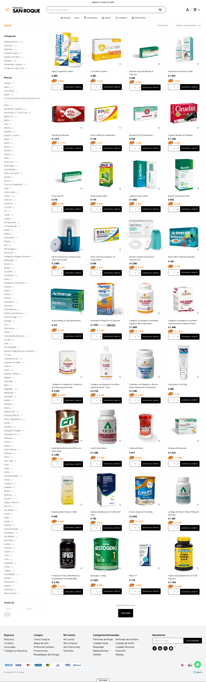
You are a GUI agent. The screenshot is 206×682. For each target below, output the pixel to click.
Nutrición (121, 650)
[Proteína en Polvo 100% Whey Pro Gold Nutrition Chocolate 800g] (67, 554)
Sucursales (92, 18)
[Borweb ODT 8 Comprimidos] (145, 113)
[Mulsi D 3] (145, 554)
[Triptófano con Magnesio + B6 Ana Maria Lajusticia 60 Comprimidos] (145, 363)
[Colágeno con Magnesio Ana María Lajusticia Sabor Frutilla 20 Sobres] (184, 299)
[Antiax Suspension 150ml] (67, 50)
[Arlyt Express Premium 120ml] (184, 50)
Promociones (41, 650)
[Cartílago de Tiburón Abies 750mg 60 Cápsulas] (184, 490)
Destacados (140, 18)
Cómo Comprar (42, 639)
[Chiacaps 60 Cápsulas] (184, 426)
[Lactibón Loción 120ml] (145, 174)
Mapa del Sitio (41, 643)
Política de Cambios (44, 647)
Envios (108, 18)
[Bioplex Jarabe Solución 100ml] (67, 490)
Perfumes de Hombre (127, 639)
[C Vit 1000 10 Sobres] (106, 50)
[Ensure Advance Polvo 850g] (145, 490)
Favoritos (68, 650)
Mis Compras (70, 643)
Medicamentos (100, 650)
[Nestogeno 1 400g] (106, 554)
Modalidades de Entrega (46, 654)
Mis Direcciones (71, 647)
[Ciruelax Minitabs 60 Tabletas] (184, 113)
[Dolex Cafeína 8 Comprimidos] (106, 113)
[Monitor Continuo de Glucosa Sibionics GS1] (145, 235)
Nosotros (9, 639)
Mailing (67, 18)
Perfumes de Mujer (103, 639)
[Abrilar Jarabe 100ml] (106, 174)
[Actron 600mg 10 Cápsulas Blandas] (67, 299)
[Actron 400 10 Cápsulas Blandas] (184, 235)
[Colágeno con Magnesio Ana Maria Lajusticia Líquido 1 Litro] (106, 363)
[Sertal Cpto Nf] (67, 174)
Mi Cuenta (68, 639)
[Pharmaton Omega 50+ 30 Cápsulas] (106, 299)
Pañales (97, 654)
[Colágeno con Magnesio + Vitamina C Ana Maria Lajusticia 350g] (67, 363)
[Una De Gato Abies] (106, 426)
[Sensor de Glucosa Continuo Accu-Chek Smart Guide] (67, 235)
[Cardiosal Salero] (145, 426)
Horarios (123, 18)
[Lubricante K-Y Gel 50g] (184, 363)
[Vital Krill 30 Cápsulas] (67, 113)
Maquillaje (98, 647)
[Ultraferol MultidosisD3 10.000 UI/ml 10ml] (106, 490)
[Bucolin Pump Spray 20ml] (184, 174)
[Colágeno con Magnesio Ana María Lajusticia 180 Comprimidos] (145, 299)
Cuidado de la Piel (125, 643)
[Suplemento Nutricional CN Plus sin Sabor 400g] (67, 426)
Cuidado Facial (100, 643)
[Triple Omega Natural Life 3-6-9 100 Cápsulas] (184, 554)
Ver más (103, 680)
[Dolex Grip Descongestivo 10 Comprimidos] (106, 235)
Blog (77, 18)
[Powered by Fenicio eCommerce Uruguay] (198, 672)
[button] (162, 9)
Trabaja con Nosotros (15, 650)
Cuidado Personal (125, 647)
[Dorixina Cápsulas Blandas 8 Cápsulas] (145, 50)
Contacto (9, 643)
